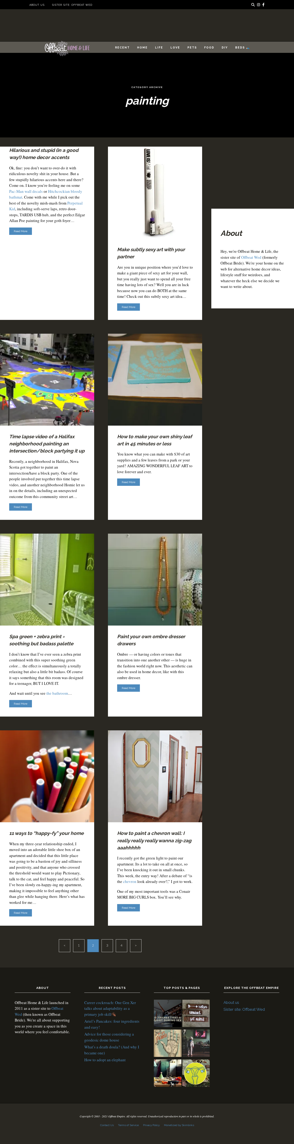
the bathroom (57, 693)
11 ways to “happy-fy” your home (46, 833)
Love (175, 47)
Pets (192, 47)
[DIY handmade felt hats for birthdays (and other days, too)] (167, 1073)
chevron (129, 881)
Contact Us (107, 1125)
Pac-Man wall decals (26, 191)
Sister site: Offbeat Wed (72, 4)
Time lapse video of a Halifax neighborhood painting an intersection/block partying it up (47, 444)
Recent (122, 47)
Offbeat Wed (251, 257)
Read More (20, 231)
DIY (225, 47)
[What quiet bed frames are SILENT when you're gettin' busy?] (167, 1014)
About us (37, 4)
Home (142, 47)
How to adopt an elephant (105, 1059)
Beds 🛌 (242, 47)
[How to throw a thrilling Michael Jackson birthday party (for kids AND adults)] (196, 1044)
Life (159, 47)
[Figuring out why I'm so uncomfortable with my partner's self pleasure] (167, 1044)
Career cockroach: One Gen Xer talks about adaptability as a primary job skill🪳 (110, 1008)
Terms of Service (128, 1125)
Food (209, 47)
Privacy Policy (151, 1125)
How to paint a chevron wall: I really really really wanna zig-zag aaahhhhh (154, 840)
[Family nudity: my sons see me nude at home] (196, 1014)
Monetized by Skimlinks (179, 1125)
